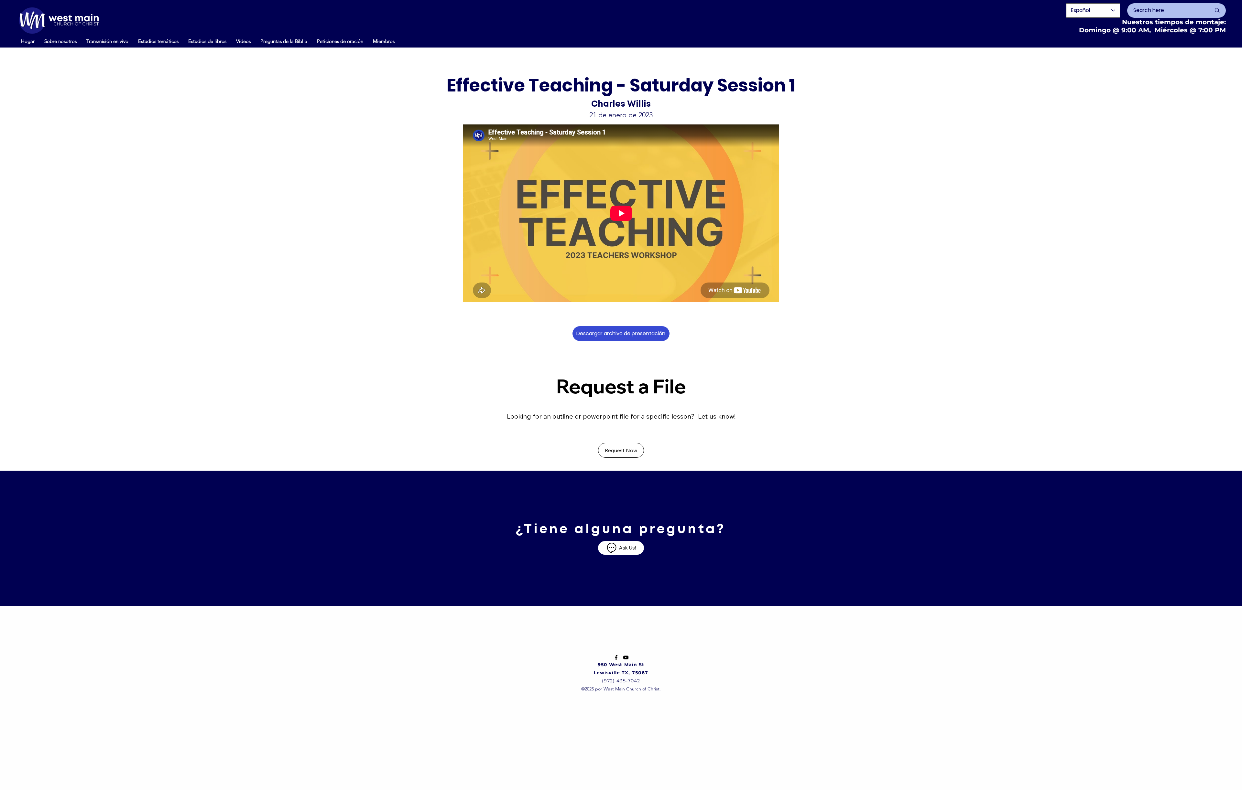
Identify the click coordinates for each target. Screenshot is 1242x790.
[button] (243, 41)
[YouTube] (626, 657)
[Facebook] (616, 657)
